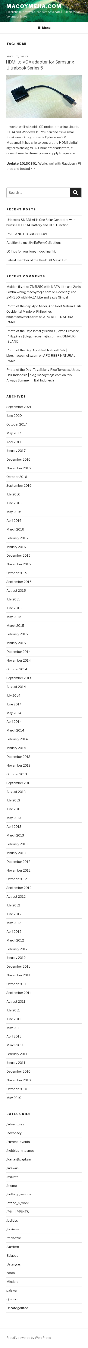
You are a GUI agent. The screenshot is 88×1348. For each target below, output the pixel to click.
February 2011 (16, 1054)
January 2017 (16, 451)
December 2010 (18, 1071)
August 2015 (16, 591)
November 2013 (18, 765)
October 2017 (16, 424)
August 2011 (15, 1002)
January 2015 (16, 643)
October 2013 (16, 774)
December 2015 (18, 555)
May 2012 (13, 923)
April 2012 (13, 932)
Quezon (12, 1299)
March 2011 (15, 1045)
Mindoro (12, 1282)
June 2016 (14, 503)
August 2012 (16, 897)
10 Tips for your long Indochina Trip (31, 251)
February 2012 (17, 949)
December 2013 (18, 757)
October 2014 (16, 669)
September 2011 (18, 993)
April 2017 (13, 442)
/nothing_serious (18, 1194)
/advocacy (14, 1133)
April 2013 (13, 827)
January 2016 (16, 547)
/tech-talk (13, 1238)
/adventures (15, 1124)
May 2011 (13, 1028)
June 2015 (14, 608)
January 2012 (16, 958)
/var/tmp (12, 1247)
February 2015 (17, 634)
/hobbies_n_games (20, 1151)
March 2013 (15, 835)
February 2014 (17, 739)
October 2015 (16, 573)
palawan (12, 1290)
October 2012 (16, 879)
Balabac (12, 1256)
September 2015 (19, 582)
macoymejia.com (34, 6)
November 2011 (18, 975)
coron (10, 1273)
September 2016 (19, 486)
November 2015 (18, 564)
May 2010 (13, 1098)
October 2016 (16, 477)
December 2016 (18, 459)
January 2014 (16, 748)
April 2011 (13, 1036)
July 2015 (13, 599)
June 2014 (14, 704)
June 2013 (13, 809)
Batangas (13, 1264)
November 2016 (18, 468)
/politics (12, 1220)
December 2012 (18, 862)
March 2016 (15, 529)
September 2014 (19, 678)
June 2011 (13, 1019)
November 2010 (18, 1080)
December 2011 (18, 966)
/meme (11, 1186)
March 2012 (15, 940)
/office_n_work (17, 1203)
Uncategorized (17, 1308)
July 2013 (13, 800)
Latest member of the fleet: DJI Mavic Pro (36, 260)
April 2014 (14, 722)
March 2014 (15, 730)
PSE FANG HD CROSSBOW (26, 234)
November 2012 (18, 870)
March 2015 (15, 626)
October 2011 (16, 984)
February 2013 (17, 844)
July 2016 (13, 494)
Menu (46, 28)
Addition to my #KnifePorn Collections (34, 243)
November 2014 (18, 660)
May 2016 (13, 512)
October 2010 (16, 1089)
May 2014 (13, 713)
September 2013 (18, 783)
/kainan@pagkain (18, 1159)
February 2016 (17, 538)
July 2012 (13, 905)
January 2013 (16, 853)
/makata (12, 1177)
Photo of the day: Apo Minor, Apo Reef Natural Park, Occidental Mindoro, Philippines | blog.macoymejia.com (44, 311)
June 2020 (14, 416)
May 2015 (13, 617)
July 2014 (13, 696)
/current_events (18, 1142)
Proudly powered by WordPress (28, 1337)
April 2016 (14, 521)
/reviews (12, 1229)
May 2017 (13, 433)
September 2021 (18, 407)
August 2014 (16, 687)
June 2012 (13, 914)
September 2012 (18, 888)
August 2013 (16, 792)
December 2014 (18, 652)
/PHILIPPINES (17, 1212)
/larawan (12, 1168)
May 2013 (13, 818)
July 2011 (13, 1010)
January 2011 (15, 1063)
